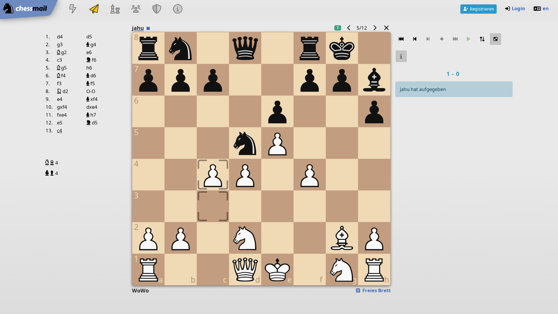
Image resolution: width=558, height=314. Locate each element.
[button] (47, 162)
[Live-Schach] (72, 9)
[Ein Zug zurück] (415, 39)
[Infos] (177, 9)
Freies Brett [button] (376, 290)
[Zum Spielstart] (401, 39)
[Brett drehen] (482, 39)
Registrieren (482, 9)
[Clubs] (156, 9)
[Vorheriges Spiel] (349, 27)
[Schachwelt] (114, 9)
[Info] (401, 56)
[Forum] (135, 9)
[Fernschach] (93, 9)
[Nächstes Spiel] (375, 27)
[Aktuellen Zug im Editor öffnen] (495, 39)
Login (518, 8)
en (546, 8)
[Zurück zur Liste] (386, 27)
